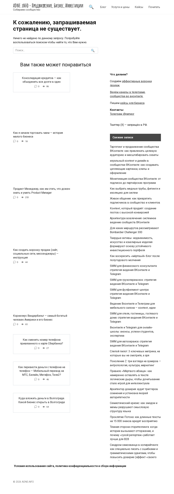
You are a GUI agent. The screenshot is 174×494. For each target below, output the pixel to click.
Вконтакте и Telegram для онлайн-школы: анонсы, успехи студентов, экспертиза (132, 331)
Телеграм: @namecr (122, 114)
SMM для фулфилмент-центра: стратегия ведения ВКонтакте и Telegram (130, 293)
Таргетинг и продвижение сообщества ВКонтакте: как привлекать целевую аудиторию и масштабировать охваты (134, 151)
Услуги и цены (120, 7)
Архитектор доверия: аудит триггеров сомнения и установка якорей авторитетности (134, 393)
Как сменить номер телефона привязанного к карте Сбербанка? (41, 341)
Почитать (154, 7)
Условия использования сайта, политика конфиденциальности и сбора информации (70, 466)
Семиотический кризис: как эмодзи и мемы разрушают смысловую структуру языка (133, 407)
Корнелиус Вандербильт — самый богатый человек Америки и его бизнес (40, 317)
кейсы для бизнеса (132, 103)
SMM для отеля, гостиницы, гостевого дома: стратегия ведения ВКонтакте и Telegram (134, 317)
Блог (103, 7)
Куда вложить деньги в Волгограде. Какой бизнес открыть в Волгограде (41, 400)
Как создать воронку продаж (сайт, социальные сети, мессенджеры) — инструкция (35, 253)
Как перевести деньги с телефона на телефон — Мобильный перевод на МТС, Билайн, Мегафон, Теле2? (41, 370)
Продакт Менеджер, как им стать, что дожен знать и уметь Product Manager (41, 190)
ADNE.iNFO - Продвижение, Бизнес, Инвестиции (48, 5)
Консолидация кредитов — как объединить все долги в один (41, 79)
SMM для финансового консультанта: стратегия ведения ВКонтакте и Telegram (133, 270)
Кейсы (139, 7)
